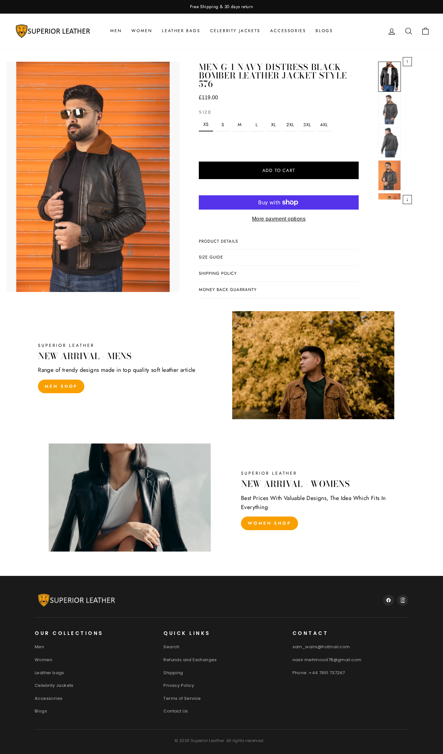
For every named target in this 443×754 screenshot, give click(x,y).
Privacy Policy (178, 685)
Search (171, 647)
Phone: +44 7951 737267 (319, 673)
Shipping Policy (218, 273)
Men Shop (61, 386)
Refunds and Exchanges (190, 660)
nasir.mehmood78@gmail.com (327, 660)
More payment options (278, 219)
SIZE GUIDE (211, 257)
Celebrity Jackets (235, 31)
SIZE (205, 112)
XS (206, 124)
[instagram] (402, 600)
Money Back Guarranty (228, 289)
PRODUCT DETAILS (218, 241)
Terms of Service (182, 698)
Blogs (324, 31)
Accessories (288, 31)
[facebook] (388, 600)
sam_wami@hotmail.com (321, 647)
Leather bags (181, 31)
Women (141, 31)
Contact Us (175, 711)
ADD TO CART (278, 170)
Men (116, 31)
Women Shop (269, 523)
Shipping (173, 673)
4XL (324, 124)
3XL (307, 124)
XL (273, 124)
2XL (290, 124)
